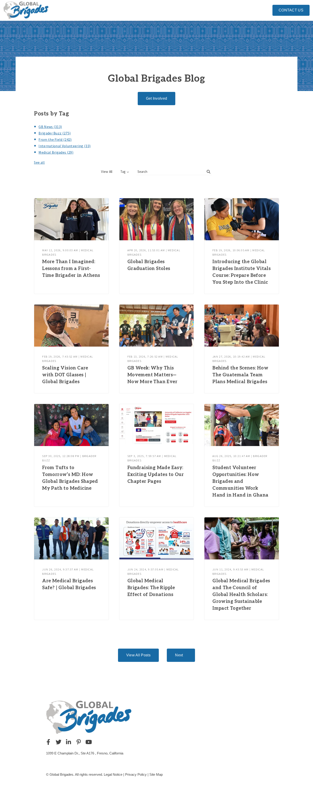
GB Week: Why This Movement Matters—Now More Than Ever (152, 375)
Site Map (156, 774)
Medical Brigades (55, 152)
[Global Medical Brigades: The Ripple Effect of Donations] (156, 538)
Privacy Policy (136, 774)
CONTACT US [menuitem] (291, 10)
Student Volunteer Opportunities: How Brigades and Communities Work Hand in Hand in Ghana (240, 481)
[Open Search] (267, 9)
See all (39, 162)
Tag (123, 171)
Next (179, 655)
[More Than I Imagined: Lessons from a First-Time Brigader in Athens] (71, 219)
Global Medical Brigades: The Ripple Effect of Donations (151, 587)
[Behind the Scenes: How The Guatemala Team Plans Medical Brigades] (241, 326)
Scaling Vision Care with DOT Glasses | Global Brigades (65, 375)
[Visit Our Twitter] (58, 741)
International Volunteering (64, 146)
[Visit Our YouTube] (88, 741)
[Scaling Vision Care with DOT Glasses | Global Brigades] (71, 326)
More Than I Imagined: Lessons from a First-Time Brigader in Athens (71, 268)
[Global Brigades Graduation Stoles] (156, 219)
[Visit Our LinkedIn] (68, 741)
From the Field (54, 139)
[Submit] (208, 171)
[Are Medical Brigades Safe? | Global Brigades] (71, 538)
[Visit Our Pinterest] (78, 741)
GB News (50, 126)
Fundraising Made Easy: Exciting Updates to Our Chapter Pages (155, 474)
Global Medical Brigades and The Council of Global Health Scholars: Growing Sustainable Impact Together (241, 594)
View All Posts (138, 655)
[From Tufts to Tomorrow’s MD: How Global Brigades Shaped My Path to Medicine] (71, 425)
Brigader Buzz (54, 133)
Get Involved (156, 98)
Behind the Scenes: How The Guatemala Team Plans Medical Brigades (240, 375)
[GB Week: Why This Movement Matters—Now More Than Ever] (156, 326)
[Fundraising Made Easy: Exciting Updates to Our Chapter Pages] (156, 425)
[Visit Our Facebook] (48, 741)
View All (107, 171)
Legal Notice (113, 774)
